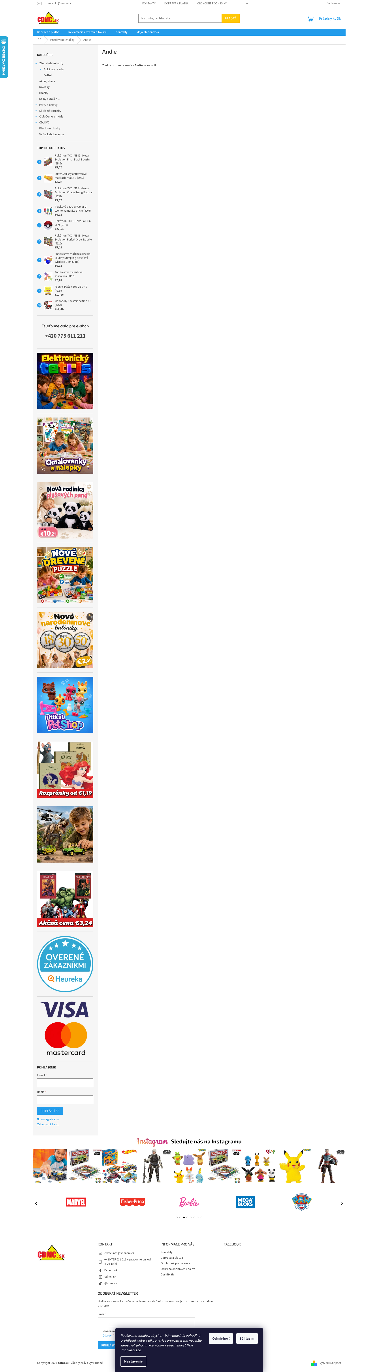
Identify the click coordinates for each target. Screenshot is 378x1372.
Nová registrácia (48, 1119)
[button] (177, 1217)
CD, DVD (44, 122)
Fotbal (48, 75)
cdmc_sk (110, 1277)
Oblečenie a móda (51, 116)
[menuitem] (48, 32)
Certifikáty (168, 1274)
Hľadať (230, 18)
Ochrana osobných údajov (178, 1269)
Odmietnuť (220, 1338)
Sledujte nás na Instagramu (206, 1141)
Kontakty (149, 4)
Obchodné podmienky (212, 4)
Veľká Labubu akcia (51, 134)
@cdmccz (110, 1283)
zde (138, 1350)
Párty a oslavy (48, 105)
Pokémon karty (54, 69)
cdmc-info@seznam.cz (119, 1253)
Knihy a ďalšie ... (49, 99)
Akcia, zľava (47, 81)
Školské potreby (50, 111)
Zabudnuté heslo (48, 1124)
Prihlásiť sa (50, 1111)
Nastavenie (133, 1361)
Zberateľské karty (51, 63)
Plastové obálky (49, 128)
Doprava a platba (176, 4)
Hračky (43, 93)
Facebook (111, 1270)
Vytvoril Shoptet (330, 1363)
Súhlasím (247, 1338)
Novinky (44, 87)
